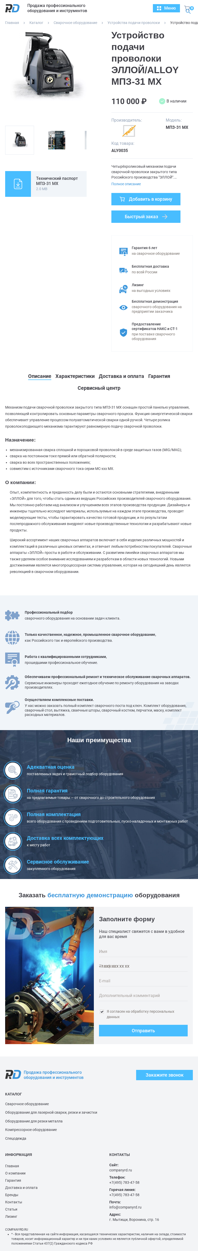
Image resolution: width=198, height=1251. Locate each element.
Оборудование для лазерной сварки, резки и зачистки (51, 1112)
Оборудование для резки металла (34, 1121)
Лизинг (11, 1216)
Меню (170, 8)
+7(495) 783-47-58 (124, 1182)
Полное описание (126, 184)
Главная (12, 23)
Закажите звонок (165, 1075)
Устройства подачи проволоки (134, 23)
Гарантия (13, 1180)
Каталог (36, 23)
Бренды (11, 1195)
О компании (15, 1173)
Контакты (13, 1202)
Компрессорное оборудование (31, 1130)
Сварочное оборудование (75, 23)
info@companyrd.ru (125, 1207)
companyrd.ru (120, 1170)
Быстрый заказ (141, 216)
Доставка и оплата (21, 1188)
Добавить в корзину (150, 199)
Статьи (11, 1209)
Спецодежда (15, 1138)
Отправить (143, 1030)
